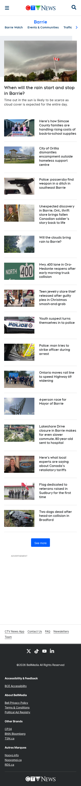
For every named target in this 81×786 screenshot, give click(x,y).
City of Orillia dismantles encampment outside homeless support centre (56, 157)
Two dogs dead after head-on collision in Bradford (55, 516)
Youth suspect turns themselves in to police (57, 321)
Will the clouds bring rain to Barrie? (55, 240)
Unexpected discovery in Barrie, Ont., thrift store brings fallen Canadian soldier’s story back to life (56, 214)
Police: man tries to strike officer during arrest (54, 350)
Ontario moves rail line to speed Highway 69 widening (56, 377)
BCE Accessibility (16, 686)
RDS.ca (9, 764)
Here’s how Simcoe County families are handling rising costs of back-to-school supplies (57, 127)
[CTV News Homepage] (40, 8)
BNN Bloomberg (15, 733)
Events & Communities (43, 27)
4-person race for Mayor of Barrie (52, 402)
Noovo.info (12, 755)
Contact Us (35, 631)
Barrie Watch (14, 27)
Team (8, 637)
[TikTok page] (36, 651)
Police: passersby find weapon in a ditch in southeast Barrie (56, 184)
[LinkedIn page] (52, 651)
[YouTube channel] (44, 651)
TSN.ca (9, 738)
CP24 (8, 729)
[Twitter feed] (28, 651)
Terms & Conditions (17, 707)
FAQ (47, 631)
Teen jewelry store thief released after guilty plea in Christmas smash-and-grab (57, 298)
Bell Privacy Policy (16, 702)
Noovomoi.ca (13, 760)
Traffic (68, 27)
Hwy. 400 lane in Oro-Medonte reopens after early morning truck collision (57, 271)
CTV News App (14, 631)
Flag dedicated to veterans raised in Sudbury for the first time (55, 491)
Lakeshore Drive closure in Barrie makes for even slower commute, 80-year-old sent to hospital (57, 435)
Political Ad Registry (17, 712)
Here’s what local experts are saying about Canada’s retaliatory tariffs (54, 464)
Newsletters (61, 631)
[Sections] (7, 8)
